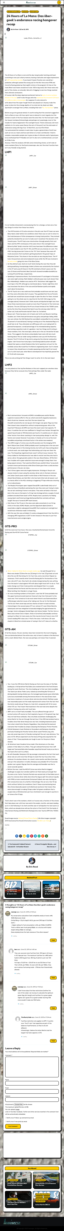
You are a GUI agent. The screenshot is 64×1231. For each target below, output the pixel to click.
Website (7, 1096)
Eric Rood (33, 866)
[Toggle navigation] (4, 2)
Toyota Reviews (13, 1180)
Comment (8, 1055)
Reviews (46, 1196)
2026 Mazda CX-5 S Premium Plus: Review (45, 1184)
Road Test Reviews (42, 1199)
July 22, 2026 (13, 894)
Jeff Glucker (13, 891)
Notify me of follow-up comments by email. (20, 1118)
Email (7, 1088)
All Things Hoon (12, 1199)
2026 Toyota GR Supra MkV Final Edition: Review (17, 1184)
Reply (53, 940)
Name (7, 1080)
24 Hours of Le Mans (13, 11)
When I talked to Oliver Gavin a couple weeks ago (24, 571)
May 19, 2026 (50, 894)
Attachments (9, 1104)
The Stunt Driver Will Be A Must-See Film (16, 1203)
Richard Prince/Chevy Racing (28, 818)
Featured (25, 11)
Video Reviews (40, 1201)
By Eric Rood (14, 29)
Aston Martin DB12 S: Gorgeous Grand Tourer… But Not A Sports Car (13, 889)
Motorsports (34, 11)
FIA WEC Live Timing (43, 821)
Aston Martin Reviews (42, 1194)
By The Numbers (48, 107)
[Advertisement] (32, 1145)
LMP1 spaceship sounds (14, 80)
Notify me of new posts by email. (17, 1121)
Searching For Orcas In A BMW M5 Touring (31, 887)
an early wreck (12, 261)
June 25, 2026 (32, 894)
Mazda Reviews (40, 1180)
